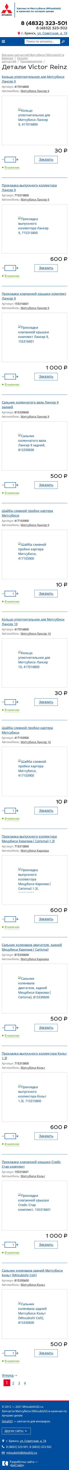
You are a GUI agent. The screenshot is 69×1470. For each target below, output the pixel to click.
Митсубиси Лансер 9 (35, 91)
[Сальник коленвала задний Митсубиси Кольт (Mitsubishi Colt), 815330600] (34, 1314)
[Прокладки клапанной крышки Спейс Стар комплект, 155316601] (34, 1205)
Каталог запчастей (15, 59)
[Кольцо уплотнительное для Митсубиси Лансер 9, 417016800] (34, 120)
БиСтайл (17, 1465)
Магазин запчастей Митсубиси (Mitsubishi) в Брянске (33, 56)
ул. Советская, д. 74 (52, 33)
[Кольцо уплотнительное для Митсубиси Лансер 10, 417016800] (34, 663)
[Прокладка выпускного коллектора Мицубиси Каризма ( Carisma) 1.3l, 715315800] (34, 880)
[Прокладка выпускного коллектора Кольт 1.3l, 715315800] (34, 1097)
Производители (31, 61)
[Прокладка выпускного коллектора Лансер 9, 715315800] (34, 229)
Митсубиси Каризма (35, 851)
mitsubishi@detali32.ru (21, 1453)
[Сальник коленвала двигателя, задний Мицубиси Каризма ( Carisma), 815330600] (34, 988)
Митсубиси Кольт (33, 1068)
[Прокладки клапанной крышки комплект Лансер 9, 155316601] (34, 337)
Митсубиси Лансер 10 (36, 634)
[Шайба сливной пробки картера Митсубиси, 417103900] (34, 554)
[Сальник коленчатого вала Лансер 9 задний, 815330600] (34, 446)
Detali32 (7, 1421)
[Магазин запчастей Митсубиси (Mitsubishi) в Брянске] (6, 10)
